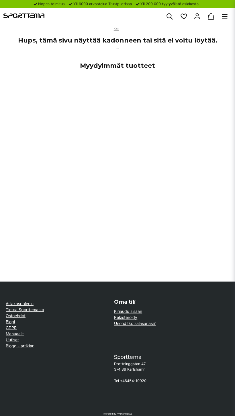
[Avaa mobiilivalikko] (225, 16)
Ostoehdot (16, 315)
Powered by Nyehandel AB (117, 413)
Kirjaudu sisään (128, 311)
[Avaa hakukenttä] (170, 16)
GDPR (11, 327)
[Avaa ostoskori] (211, 16)
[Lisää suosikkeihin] (183, 16)
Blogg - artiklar (20, 345)
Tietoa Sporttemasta (25, 309)
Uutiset (12, 339)
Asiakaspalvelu (20, 303)
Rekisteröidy (125, 317)
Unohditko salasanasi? (135, 323)
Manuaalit (15, 333)
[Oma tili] (197, 16)
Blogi (10, 321)
